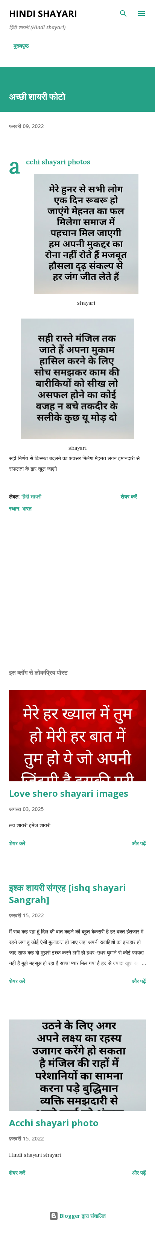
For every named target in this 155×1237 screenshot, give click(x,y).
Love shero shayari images (68, 793)
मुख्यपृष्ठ (21, 45)
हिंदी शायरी (31, 496)
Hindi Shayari (43, 13)
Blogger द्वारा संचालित (82, 1215)
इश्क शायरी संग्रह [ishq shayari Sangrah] (67, 893)
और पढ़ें (139, 843)
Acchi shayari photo (54, 1122)
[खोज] (123, 13)
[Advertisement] (77, 591)
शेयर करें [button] (129, 496)
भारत (27, 508)
